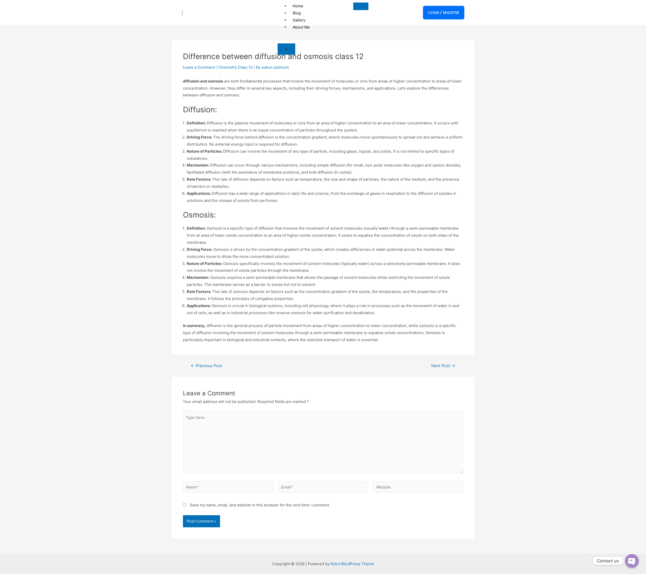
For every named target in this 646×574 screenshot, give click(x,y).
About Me (301, 27)
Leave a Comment (199, 67)
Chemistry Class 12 (235, 67)
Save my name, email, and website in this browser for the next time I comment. (260, 505)
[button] (443, 12)
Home (298, 6)
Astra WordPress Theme (352, 563)
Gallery (299, 20)
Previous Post (206, 366)
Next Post (443, 366)
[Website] (418, 487)
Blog (297, 13)
